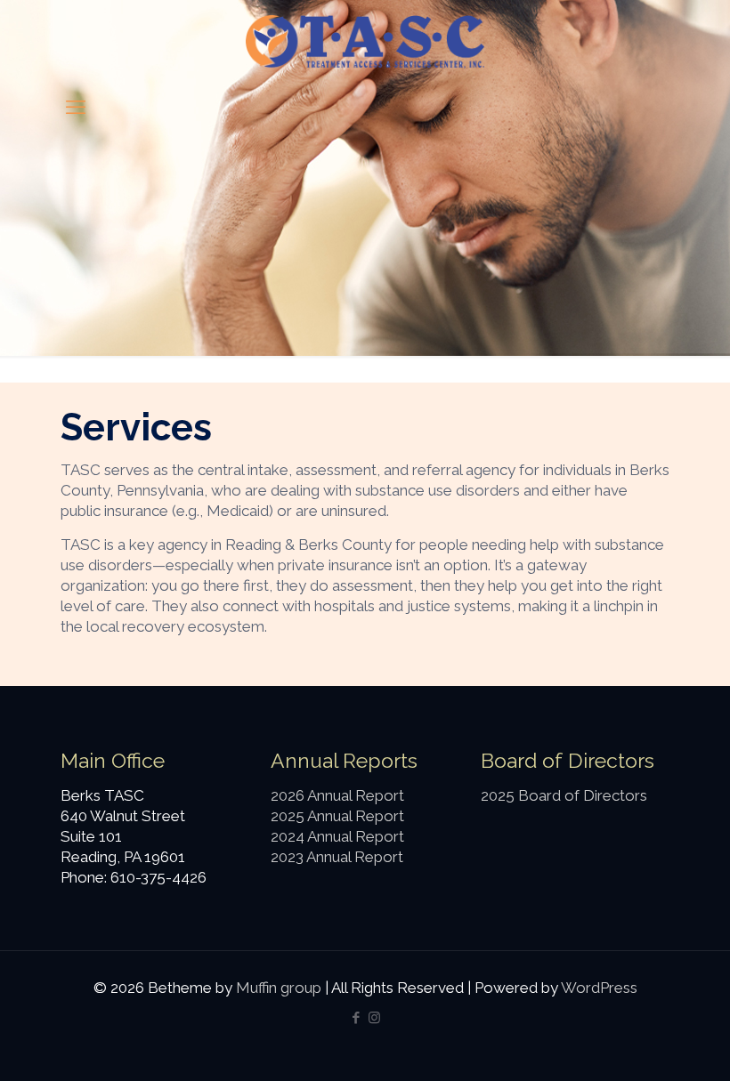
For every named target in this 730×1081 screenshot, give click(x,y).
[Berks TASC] (365, 41)
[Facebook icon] (355, 1018)
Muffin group (278, 987)
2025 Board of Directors (564, 795)
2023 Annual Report (337, 857)
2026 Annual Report (337, 795)
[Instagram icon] (374, 1018)
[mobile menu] (76, 107)
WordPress (599, 987)
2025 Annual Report (337, 816)
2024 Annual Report (337, 836)
